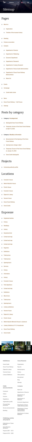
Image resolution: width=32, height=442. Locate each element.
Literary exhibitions (9, 307)
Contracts (5, 391)
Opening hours (7, 262)
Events (5, 84)
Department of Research (12, 61)
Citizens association (9, 42)
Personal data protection (6, 405)
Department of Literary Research (14, 65)
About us (6, 24)
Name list (8, 78)
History (6, 222)
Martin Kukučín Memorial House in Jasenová (15, 321)
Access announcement (8, 408)
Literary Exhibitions (7, 374)
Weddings (6, 225)
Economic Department (11, 57)
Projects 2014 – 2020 (8, 433)
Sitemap (6, 105)
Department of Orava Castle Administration (17, 68)
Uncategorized (13, 118)
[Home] (4, 2)
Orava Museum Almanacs (6, 427)
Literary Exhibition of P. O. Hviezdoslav (14, 325)
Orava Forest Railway (9, 202)
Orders (4, 393)
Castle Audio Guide (11, 92)
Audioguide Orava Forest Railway (14, 123)
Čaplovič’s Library (8, 314)
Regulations (6, 399)
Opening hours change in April (13, 145)
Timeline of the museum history (14, 32)
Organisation (9, 29)
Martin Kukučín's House (10, 183)
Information (7, 273)
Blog (18, 379)
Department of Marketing (12, 54)
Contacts (6, 46)
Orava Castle (7, 205)
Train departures (8, 284)
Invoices (5, 396)
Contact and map (8, 236)
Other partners (21, 374)
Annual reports (21, 369)
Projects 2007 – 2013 (8, 430)
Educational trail (8, 233)
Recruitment (20, 377)
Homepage (6, 88)
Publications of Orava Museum (8, 424)
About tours (7, 296)
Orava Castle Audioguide (12, 154)
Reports (19, 366)
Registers (6, 248)
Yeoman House (8, 198)
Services (6, 266)
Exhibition (11, 2)
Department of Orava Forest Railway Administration (22, 409)
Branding (6, 38)
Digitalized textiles (9, 218)
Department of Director (12, 50)
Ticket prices (7, 255)
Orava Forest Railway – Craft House (13, 102)
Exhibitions (6, 251)
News (5, 98)
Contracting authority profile (11, 167)
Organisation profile (8, 401)
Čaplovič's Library (8, 194)
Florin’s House (7, 318)
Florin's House (7, 187)
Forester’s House (8, 281)
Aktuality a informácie (15, 134)
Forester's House (8, 180)
